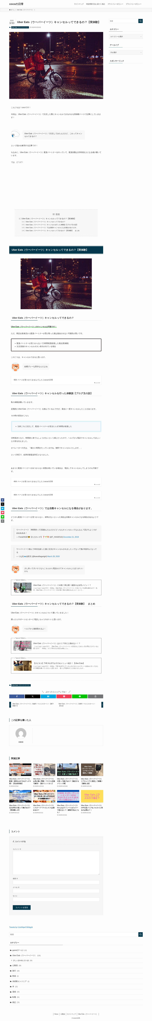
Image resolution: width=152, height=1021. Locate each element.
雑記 (15, 1002)
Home (56, 1014)
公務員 (16, 965)
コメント (17, 849)
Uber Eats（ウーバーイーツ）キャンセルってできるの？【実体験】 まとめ (52, 230)
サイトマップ (71, 1014)
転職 (15, 997)
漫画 (15, 992)
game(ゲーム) (19, 950)
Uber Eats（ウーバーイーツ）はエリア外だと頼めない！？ (56, 643)
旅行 (15, 971)
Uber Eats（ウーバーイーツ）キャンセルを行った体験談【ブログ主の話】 (52, 225)
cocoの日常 (16, 4)
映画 (15, 976)
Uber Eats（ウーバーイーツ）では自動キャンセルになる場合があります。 (52, 227)
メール (16, 887)
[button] (16, 696)
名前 (15, 878)
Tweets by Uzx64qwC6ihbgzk (21, 927)
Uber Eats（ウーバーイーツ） (20, 27)
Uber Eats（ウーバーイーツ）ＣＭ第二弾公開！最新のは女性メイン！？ (62, 585)
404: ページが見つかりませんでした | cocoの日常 (33, 380)
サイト (15, 896)
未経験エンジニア (20, 981)
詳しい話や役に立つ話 (22, 960)
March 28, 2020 (53, 556)
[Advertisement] (56, 186)
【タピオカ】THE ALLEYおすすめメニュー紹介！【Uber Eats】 (59, 663)
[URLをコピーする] (95, 696)
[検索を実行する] (140, 21)
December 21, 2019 (71, 537)
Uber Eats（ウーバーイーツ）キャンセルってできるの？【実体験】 (49, 219)
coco (21, 742)
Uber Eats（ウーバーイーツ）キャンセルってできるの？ (45, 222)
